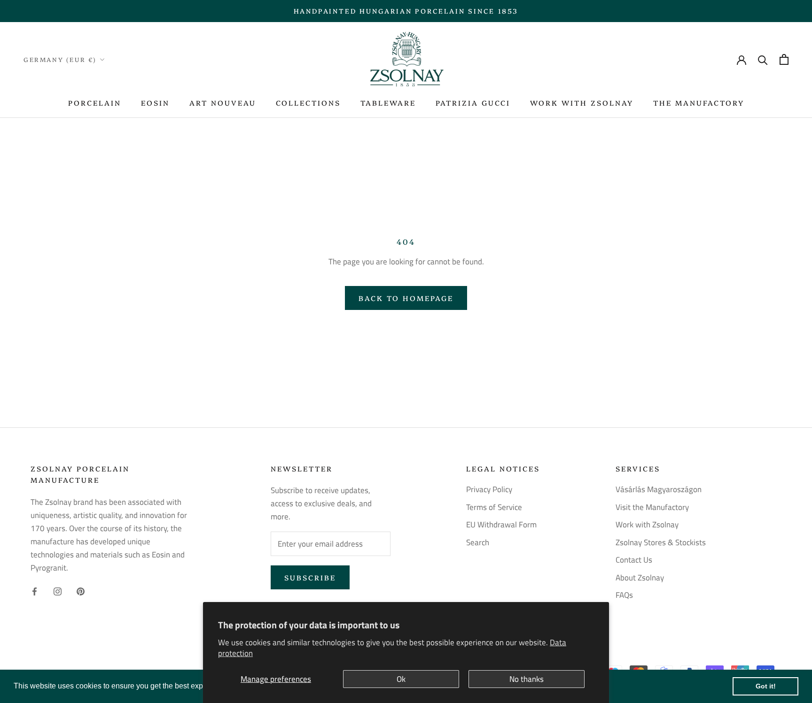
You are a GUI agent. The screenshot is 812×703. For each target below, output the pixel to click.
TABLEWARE (388, 103)
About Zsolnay (640, 578)
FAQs (624, 595)
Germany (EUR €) (60, 59)
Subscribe (310, 577)
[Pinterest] (81, 590)
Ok (401, 679)
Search (477, 542)
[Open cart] (784, 59)
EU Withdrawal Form (501, 525)
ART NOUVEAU (222, 103)
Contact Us (634, 560)
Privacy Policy (489, 489)
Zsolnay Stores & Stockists (661, 542)
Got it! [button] (766, 686)
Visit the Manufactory (652, 507)
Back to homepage (406, 298)
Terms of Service (494, 507)
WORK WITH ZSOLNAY (581, 103)
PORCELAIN (94, 103)
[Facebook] (35, 590)
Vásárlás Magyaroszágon (659, 489)
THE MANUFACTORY (698, 103)
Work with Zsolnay (647, 525)
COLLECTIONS (308, 103)
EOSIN (155, 103)
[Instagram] (58, 590)
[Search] (763, 59)
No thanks (526, 679)
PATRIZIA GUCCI (473, 103)
